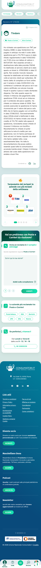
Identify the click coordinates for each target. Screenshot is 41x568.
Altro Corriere (26, 40)
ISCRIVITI (8, 443)
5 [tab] (26, 222)
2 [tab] (19, 222)
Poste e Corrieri (13, 40)
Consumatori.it (20, 4)
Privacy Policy (7, 402)
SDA (22, 314)
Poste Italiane (11, 314)
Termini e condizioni (9, 399)
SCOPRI (8, 468)
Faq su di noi (26, 399)
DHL (19, 319)
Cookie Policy (7, 416)
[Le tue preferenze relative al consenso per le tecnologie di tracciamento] (37, 564)
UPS (11, 319)
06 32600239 (21, 346)
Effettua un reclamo (28, 402)
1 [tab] (15, 222)
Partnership (26, 408)
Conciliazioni (26, 405)
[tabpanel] (20, 197)
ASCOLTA (9, 490)
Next (35, 222)
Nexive (28, 319)
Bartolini (32, 314)
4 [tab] (24, 222)
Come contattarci (28, 411)
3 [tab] (21, 222)
